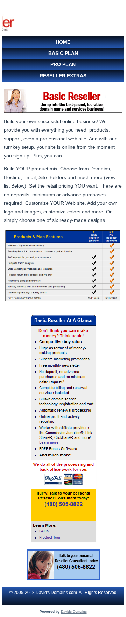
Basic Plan (63, 53)
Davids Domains (74, 612)
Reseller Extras (63, 75)
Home (63, 42)
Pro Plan (63, 64)
